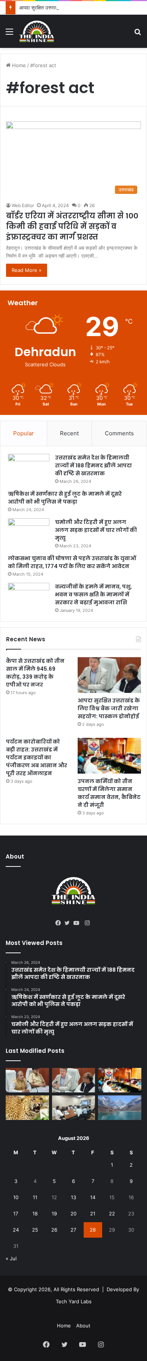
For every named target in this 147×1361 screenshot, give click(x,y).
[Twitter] (69, 923)
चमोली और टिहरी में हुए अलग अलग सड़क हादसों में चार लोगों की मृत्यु (96, 530)
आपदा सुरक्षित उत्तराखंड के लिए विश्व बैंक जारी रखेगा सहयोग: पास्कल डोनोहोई (109, 708)
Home (18, 65)
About (83, 1326)
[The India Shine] (37, 31)
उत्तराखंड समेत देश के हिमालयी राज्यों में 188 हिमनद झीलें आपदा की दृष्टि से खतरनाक (93, 465)
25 (35, 1230)
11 (35, 1197)
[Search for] (137, 34)
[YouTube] (78, 923)
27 (73, 1230)
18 (35, 1213)
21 (92, 1213)
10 (15, 1197)
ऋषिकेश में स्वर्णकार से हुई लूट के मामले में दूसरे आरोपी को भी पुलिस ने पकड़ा (65, 497)
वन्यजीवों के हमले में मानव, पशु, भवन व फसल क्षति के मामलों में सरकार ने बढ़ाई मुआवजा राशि (93, 594)
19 (54, 1213)
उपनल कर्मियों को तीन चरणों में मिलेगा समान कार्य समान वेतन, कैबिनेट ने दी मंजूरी (109, 793)
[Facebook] (59, 923)
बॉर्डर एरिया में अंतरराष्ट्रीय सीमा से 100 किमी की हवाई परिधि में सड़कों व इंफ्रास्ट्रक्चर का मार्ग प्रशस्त (72, 226)
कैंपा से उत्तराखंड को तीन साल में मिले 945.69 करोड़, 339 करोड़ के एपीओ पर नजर (35, 672)
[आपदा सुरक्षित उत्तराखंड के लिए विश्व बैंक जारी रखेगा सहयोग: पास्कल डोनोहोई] (109, 675)
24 (16, 1230)
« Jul (11, 1258)
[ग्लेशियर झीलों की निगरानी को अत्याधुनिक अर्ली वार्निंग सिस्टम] (27, 1080)
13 (73, 1197)
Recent (69, 433)
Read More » (26, 270)
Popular (23, 433)
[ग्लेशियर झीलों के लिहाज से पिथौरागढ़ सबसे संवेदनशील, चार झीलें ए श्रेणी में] (119, 1107)
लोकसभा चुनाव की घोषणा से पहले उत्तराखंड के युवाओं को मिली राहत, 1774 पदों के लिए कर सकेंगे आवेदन (72, 562)
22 (112, 1213)
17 (15, 1213)
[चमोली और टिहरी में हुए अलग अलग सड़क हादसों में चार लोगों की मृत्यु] (28, 532)
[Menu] (9, 34)
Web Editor (23, 205)
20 (73, 1213)
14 (92, 1197)
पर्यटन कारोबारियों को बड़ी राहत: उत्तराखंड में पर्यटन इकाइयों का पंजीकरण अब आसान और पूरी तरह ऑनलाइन (36, 757)
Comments (119, 433)
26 (54, 1230)
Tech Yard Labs (74, 1301)
